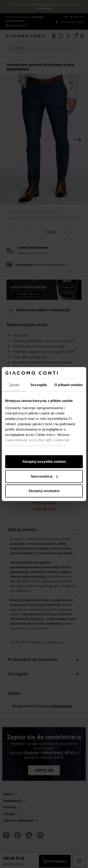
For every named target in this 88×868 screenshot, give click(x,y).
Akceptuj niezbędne (44, 491)
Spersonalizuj (41, 476)
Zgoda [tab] (14, 385)
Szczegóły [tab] (38, 385)
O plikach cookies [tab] (68, 385)
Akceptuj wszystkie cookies (44, 461)
